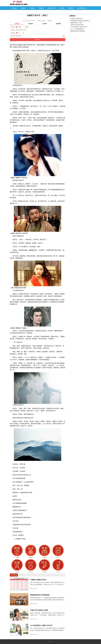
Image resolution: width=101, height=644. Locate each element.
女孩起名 (23, 8)
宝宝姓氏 (13, 30)
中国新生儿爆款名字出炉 (38, 579)
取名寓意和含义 (82, 8)
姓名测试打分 (52, 8)
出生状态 (13, 27)
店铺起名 (41, 8)
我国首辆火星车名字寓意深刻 (39, 595)
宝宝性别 (13, 32)
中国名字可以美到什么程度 (39, 610)
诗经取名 (62, 8)
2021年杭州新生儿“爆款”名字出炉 (41, 625)
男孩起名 (14, 8)
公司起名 (32, 8)
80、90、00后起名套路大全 (77, 29)
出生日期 (13, 35)
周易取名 (71, 8)
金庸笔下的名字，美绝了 (76, 22)
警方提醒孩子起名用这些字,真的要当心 (80, 20)
